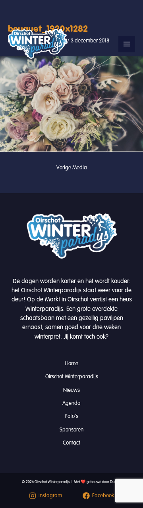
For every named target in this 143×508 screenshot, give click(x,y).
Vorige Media (71, 167)
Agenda (71, 403)
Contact (71, 442)
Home (71, 363)
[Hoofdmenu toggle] (126, 44)
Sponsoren (71, 429)
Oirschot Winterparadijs (71, 376)
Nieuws (71, 390)
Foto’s (71, 416)
